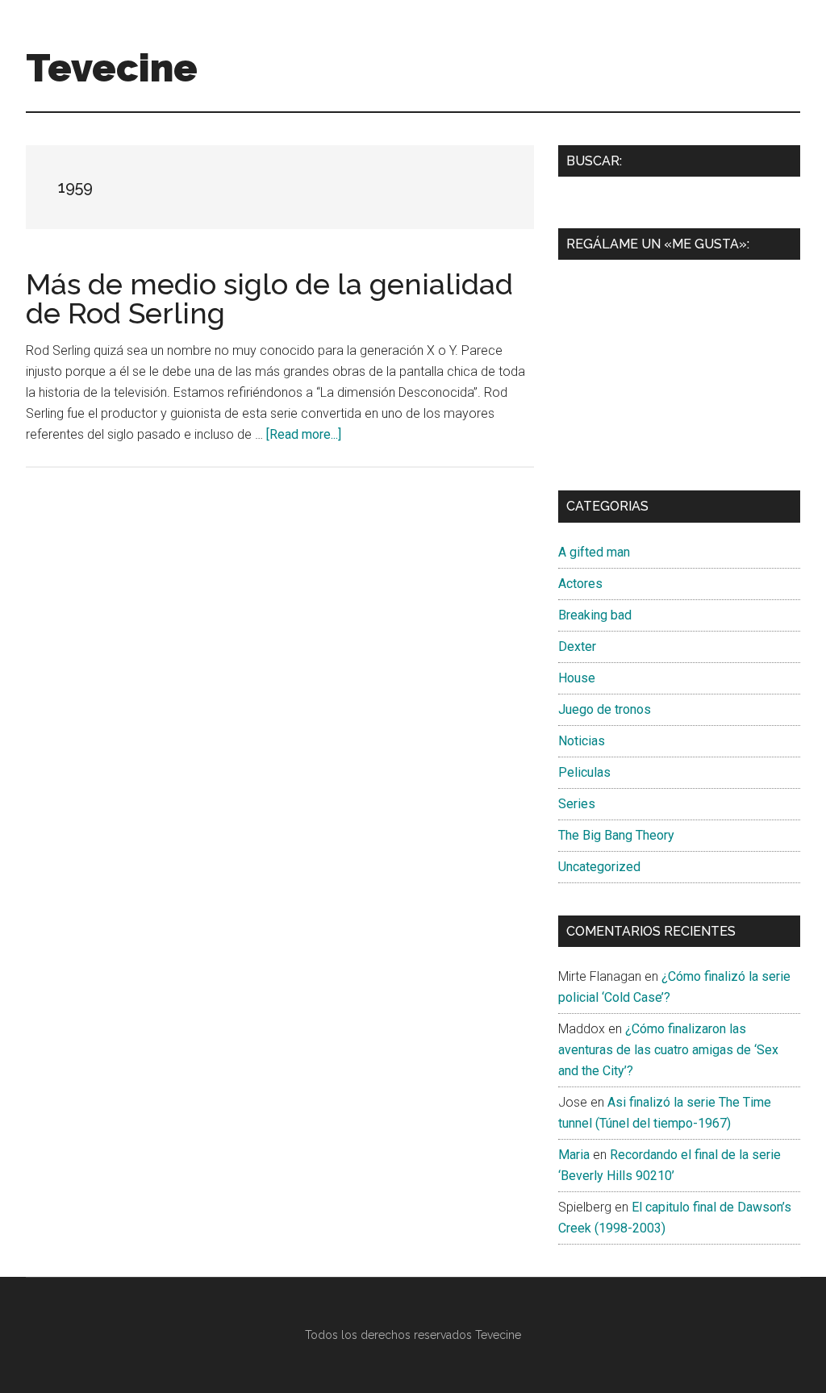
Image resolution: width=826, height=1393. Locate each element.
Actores (580, 583)
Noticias (581, 741)
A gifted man (594, 552)
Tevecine (112, 67)
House (576, 678)
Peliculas (584, 772)
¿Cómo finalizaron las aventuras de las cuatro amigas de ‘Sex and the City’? (668, 1049)
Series (576, 803)
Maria (574, 1154)
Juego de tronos (604, 709)
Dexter (577, 646)
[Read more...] (303, 434)
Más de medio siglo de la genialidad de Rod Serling (269, 298)
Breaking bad (595, 615)
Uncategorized (599, 866)
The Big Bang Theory (616, 835)
